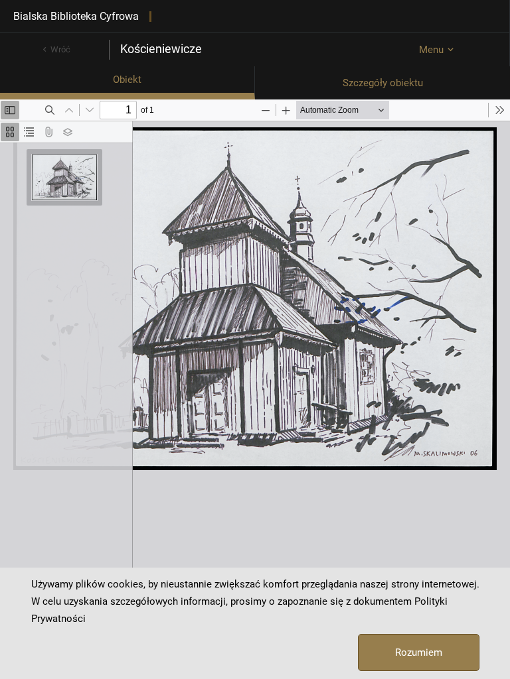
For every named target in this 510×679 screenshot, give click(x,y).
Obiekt (127, 80)
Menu (431, 50)
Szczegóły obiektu (383, 83)
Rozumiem (418, 652)
